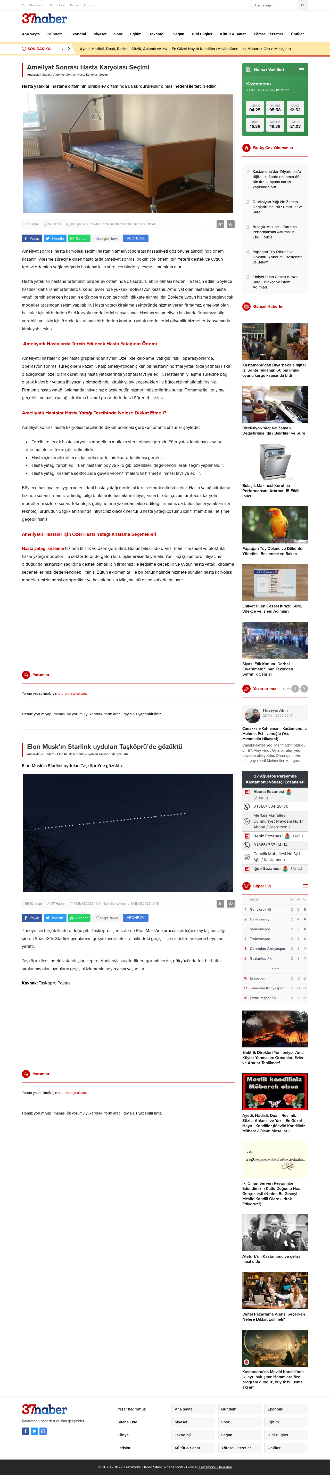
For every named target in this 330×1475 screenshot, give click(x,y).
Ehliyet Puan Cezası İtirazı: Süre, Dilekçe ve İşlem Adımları (272, 609)
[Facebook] (25, 1431)
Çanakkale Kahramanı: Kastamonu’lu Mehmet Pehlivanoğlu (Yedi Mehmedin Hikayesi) (274, 733)
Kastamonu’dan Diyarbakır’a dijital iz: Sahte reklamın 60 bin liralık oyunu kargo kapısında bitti (274, 370)
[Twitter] (34, 1431)
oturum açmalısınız (73, 693)
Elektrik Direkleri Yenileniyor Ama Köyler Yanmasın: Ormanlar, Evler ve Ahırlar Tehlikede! (273, 1057)
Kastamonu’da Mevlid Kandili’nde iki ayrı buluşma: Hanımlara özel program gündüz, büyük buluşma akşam (273, 1379)
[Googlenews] (43, 1431)
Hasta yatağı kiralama (43, 548)
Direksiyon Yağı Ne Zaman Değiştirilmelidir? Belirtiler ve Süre (273, 431)
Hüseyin (275, 710)
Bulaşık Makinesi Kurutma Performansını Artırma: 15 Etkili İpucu (270, 491)
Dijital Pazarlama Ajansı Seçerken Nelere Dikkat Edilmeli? (273, 1317)
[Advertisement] (128, 627)
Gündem (48, 754)
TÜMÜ (287, 689)
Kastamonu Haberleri (215, 1467)
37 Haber (54, 224)
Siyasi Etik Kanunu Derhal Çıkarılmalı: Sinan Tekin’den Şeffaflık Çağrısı (267, 669)
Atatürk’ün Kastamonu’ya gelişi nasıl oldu (271, 1259)
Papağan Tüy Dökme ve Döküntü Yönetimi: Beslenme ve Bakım (272, 551)
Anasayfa (33, 74)
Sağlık (46, 74)
